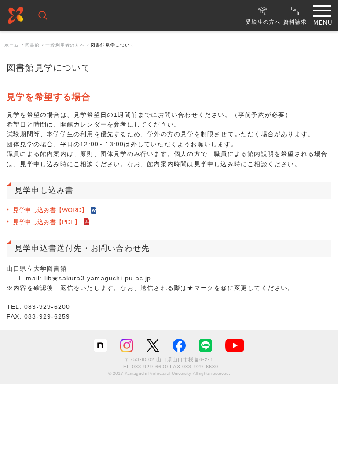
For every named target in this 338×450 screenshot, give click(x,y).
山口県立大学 (15, 17)
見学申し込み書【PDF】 (47, 221)
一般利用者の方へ (65, 45)
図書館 (32, 45)
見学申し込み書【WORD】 (50, 210)
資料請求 (295, 22)
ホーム (11, 45)
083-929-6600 (150, 366)
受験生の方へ (263, 22)
